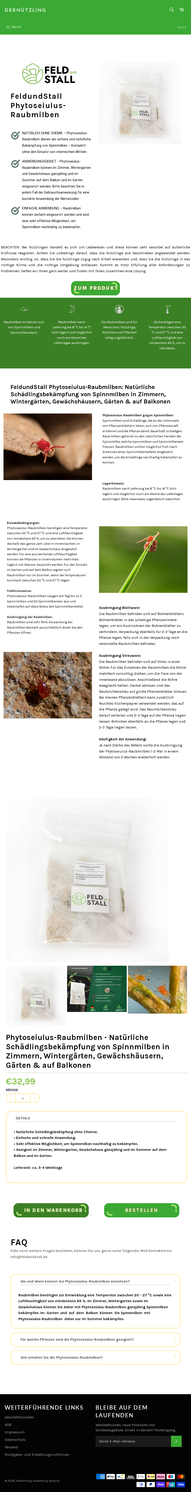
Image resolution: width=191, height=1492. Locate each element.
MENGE (12, 1090)
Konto (182, 27)
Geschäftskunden (19, 1417)
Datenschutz (15, 1439)
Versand (11, 1447)
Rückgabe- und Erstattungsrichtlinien (37, 1454)
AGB (8, 1424)
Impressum (14, 1432)
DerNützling (26, 10)
